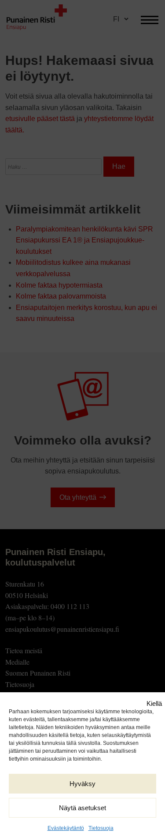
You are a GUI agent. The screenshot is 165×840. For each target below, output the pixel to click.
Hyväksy (82, 783)
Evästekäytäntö (66, 828)
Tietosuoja (101, 828)
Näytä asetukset (82, 808)
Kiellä (154, 703)
